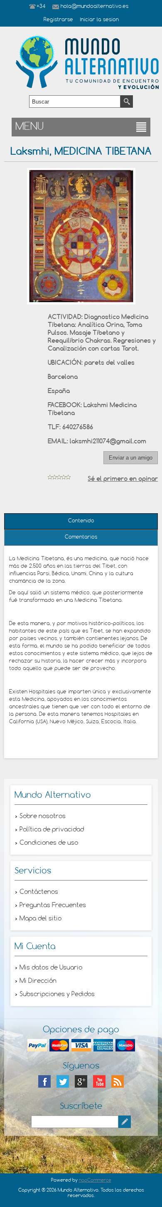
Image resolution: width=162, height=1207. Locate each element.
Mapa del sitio (40, 918)
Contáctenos (39, 892)
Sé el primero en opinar (123, 478)
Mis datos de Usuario (51, 968)
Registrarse (58, 19)
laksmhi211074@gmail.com (108, 441)
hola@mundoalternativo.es (94, 6)
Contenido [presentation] (81, 521)
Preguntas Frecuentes (53, 905)
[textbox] (74, 101)
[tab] (81, 521)
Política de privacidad (52, 829)
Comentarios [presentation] (81, 537)
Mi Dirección (38, 981)
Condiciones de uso (49, 843)
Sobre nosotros (43, 816)
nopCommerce (95, 1180)
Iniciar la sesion (99, 19)
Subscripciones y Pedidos (57, 994)
